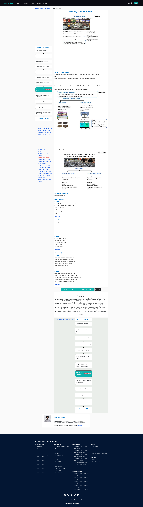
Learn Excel (94, 448)
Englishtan (94, 459)
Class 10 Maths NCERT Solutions (80, 462)
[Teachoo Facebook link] (65, 494)
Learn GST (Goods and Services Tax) (99, 453)
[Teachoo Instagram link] (68, 494)
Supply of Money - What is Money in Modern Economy (43, 83)
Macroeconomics (47, 8)
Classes (26, 3)
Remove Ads (97, 289)
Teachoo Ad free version (60, 448)
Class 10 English (58, 466)
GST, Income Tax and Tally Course (62, 446)
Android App (39, 446)
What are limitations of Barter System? (43, 55)
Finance (45, 3)
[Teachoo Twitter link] (71, 494)
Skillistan (57, 453)
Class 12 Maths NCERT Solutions (80, 467)
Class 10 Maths (58, 461)
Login (136, 3)
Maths (32, 3)
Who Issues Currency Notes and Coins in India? (42, 96)
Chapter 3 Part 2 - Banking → (44, 119)
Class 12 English (58, 472)
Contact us (57, 499)
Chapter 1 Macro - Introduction (45, 128)
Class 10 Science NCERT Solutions (81, 489)
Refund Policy (79, 499)
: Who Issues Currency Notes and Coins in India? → (77, 289)
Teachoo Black (80, 425)
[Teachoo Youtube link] (75, 494)
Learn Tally (94, 451)
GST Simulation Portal (59, 455)
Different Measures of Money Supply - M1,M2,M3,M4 (43, 113)
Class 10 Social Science (60, 468)
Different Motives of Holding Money (43, 77)
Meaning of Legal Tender (43, 89)
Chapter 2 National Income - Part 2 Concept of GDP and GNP (44, 136)
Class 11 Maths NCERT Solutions (80, 464)
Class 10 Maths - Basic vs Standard (99, 461)
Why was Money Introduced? (42, 61)
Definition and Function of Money (42, 66)
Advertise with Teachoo (88, 499)
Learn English (95, 446)
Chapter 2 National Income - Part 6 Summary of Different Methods (44, 153)
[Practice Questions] (131, 3)
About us (52, 499)
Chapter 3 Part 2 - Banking (44, 159)
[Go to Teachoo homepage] (9, 3)
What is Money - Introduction (41, 50)
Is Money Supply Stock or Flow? (42, 107)
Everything (18, 3)
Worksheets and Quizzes (60, 451)
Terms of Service (64, 499)
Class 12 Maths (58, 470)
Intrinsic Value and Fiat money (42, 101)
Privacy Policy (72, 499)
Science (39, 3)
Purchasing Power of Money (82, 350)
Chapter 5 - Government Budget (45, 173)
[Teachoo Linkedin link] (78, 494)
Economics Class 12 (39, 8)
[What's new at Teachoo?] (129, 3)
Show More (80, 314)
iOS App (38, 448)
